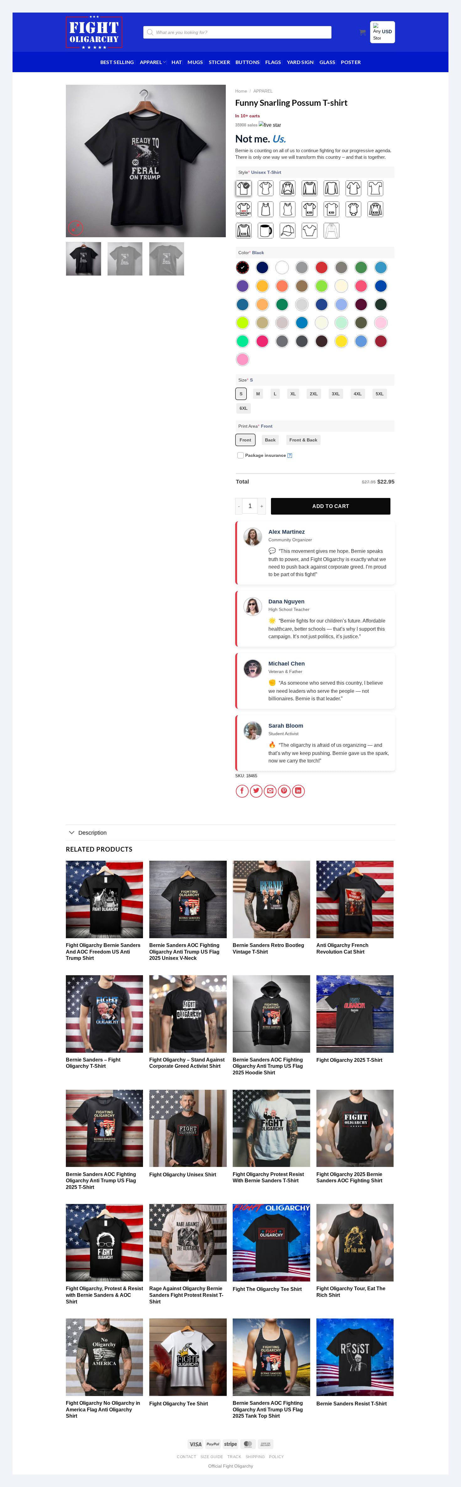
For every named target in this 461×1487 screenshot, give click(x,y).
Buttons (248, 62)
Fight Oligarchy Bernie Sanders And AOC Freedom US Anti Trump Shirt (103, 952)
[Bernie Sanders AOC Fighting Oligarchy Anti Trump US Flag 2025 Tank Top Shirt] (271, 1357)
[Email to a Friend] (270, 791)
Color (251, 252)
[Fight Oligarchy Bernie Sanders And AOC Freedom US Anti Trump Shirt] (104, 899)
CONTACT (186, 1457)
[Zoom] (75, 228)
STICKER (219, 62)
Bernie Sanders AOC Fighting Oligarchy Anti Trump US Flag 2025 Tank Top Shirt (268, 1409)
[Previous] (76, 161)
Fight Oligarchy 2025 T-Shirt (349, 1060)
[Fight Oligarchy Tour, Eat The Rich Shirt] (355, 1242)
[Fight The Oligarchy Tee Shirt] (271, 1242)
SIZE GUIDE (211, 1457)
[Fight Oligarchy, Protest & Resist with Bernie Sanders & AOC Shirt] (104, 1242)
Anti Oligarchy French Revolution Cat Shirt (342, 949)
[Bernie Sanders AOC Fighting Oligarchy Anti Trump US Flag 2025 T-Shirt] (104, 1128)
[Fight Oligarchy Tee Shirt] (188, 1357)
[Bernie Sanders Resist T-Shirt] (355, 1357)
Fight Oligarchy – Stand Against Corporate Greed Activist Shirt (187, 1063)
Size (245, 379)
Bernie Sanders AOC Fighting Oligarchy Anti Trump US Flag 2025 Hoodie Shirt (268, 1066)
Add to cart (330, 506)
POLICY (276, 1457)
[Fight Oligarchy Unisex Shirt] (188, 1128)
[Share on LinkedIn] (298, 791)
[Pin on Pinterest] (284, 791)
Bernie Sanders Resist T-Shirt (351, 1403)
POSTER (351, 62)
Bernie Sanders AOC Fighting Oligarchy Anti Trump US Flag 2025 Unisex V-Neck (184, 952)
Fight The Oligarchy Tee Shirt (267, 1289)
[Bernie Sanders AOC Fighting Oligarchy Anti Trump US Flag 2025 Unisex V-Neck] (188, 899)
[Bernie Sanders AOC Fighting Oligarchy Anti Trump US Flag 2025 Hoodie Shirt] (271, 1014)
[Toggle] (72, 833)
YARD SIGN (300, 62)
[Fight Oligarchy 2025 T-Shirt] (355, 1014)
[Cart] (362, 32)
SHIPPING (255, 1457)
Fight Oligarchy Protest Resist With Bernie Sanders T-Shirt (268, 1178)
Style (259, 172)
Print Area (255, 426)
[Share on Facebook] (242, 791)
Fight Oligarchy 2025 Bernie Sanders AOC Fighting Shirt (349, 1178)
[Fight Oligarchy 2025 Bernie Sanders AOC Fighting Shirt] (355, 1128)
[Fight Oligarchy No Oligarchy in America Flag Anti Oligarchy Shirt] (104, 1357)
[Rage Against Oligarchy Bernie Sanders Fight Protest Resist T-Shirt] (188, 1242)
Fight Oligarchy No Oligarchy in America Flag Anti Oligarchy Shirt (103, 1409)
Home (241, 91)
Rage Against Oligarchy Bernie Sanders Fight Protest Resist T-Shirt (186, 1295)
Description (92, 833)
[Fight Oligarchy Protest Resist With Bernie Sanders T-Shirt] (271, 1128)
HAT (177, 62)
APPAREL (151, 62)
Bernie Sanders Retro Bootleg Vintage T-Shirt (268, 949)
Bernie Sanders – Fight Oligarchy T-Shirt (93, 1063)
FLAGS (273, 62)
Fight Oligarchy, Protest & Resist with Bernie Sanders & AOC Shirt (104, 1295)
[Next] (214, 161)
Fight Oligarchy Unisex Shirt (182, 1174)
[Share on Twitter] (256, 791)
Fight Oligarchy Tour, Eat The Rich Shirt (350, 1292)
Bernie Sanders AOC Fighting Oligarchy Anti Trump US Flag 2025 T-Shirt (101, 1181)
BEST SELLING (117, 62)
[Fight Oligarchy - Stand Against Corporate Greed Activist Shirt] (188, 1014)
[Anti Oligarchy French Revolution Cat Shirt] (355, 899)
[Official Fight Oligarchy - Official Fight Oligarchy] (94, 32)
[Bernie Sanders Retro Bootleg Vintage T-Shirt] (271, 899)
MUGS (195, 62)
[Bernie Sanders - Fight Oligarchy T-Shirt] (104, 1014)
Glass (328, 62)
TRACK (234, 1457)
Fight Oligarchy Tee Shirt (178, 1403)
